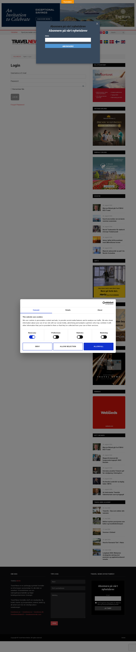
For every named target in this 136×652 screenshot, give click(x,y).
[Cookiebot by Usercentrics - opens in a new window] (104, 303)
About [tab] (100, 310)
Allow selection (68, 346)
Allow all (98, 346)
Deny (37, 346)
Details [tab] (68, 310)
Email (47, 36)
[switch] (56, 337)
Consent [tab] (36, 310)
